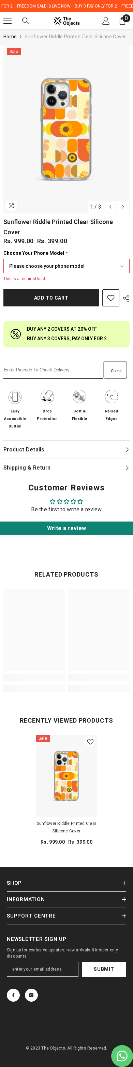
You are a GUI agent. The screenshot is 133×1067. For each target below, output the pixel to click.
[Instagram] (31, 995)
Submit (104, 969)
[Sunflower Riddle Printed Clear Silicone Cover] (66, 776)
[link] (34, 677)
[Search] (25, 21)
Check (116, 371)
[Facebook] (13, 995)
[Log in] (106, 21)
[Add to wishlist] (110, 297)
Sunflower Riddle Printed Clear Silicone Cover (66, 827)
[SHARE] (124, 298)
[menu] (7, 21)
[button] (110, 207)
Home (10, 36)
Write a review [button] (66, 528)
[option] (66, 129)
